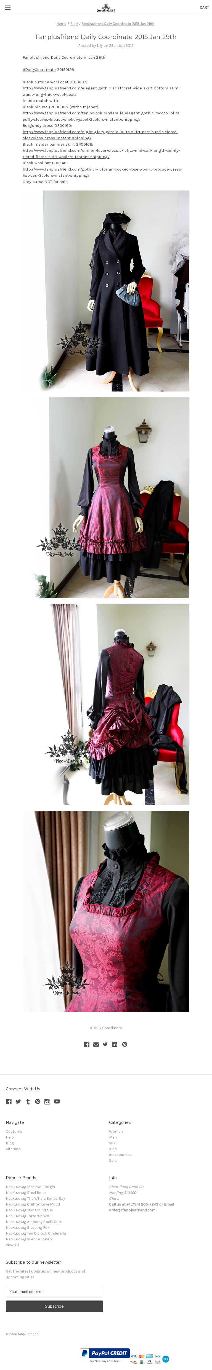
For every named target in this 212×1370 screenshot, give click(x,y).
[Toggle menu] (7, 7)
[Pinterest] (125, 1044)
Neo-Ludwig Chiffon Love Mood (33, 1204)
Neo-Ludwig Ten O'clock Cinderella (36, 1233)
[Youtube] (57, 1101)
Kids (113, 1149)
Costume (14, 1131)
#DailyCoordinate (39, 69)
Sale (112, 1160)
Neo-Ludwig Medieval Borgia (30, 1186)
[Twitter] (105, 1044)
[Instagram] (47, 1101)
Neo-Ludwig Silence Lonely (29, 1239)
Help (10, 1137)
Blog (10, 1143)
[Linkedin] (114, 1044)
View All (12, 1245)
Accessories (120, 1154)
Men (113, 1137)
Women (116, 1131)
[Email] (96, 1044)
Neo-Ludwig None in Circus (29, 1210)
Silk (112, 1143)
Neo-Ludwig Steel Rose (26, 1192)
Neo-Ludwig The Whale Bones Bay (35, 1198)
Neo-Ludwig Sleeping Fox (27, 1227)
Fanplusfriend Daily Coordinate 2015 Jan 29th (106, 37)
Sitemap (13, 1149)
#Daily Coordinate (106, 1028)
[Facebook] (86, 1044)
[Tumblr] (28, 1101)
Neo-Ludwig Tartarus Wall (28, 1216)
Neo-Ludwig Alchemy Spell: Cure (34, 1221)
